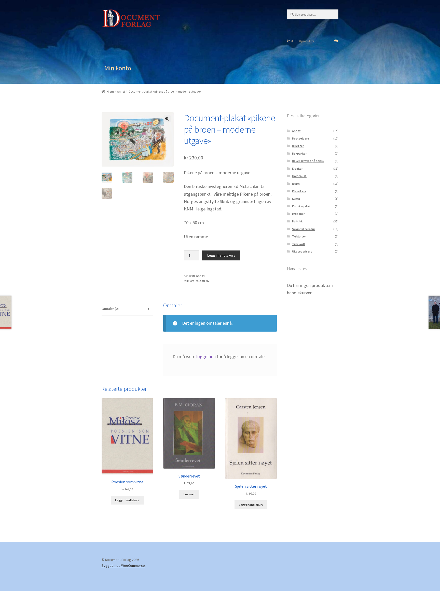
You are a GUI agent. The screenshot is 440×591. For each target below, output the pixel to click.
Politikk (297, 221)
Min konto (117, 68)
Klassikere (299, 191)
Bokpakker (299, 153)
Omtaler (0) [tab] (110, 308)
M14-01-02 (202, 281)
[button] (167, 118)
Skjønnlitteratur (303, 229)
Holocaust (299, 176)
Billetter (298, 146)
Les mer (189, 494)
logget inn (206, 356)
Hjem (110, 91)
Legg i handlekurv (221, 255)
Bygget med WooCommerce (123, 565)
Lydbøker (298, 214)
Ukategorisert (302, 251)
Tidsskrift (298, 244)
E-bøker (297, 168)
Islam (296, 183)
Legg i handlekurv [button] (127, 500)
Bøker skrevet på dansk (308, 161)
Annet (121, 91)
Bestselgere (300, 138)
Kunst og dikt (301, 206)
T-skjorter (299, 236)
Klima (296, 198)
